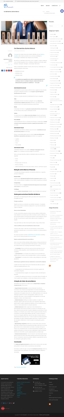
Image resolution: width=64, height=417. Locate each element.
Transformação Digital (54, 197)
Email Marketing (53, 78)
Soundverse (52, 173)
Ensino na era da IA (53, 386)
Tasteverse (52, 178)
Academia (52, 34)
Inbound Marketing (54, 109)
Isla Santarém (19, 387)
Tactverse (52, 176)
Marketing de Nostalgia (54, 126)
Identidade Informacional (55, 104)
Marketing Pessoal (54, 133)
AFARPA (18, 395)
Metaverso (52, 142)
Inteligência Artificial (54, 119)
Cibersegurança (53, 48)
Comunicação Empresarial (19, 50)
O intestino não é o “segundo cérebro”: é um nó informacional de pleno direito (56, 233)
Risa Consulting (20, 383)
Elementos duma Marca (21, 367)
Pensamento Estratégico (55, 153)
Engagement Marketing (55, 83)
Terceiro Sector (53, 195)
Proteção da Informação (55, 160)
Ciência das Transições (54, 50)
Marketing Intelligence (54, 131)
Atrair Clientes (53, 36)
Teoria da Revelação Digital (55, 185)
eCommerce (52, 73)
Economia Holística (54, 76)
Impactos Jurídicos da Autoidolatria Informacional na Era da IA (56, 239)
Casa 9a (18, 385)
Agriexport (19, 388)
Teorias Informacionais (54, 192)
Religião (51, 166)
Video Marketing (53, 203)
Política (51, 157)
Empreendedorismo (54, 80)
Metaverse (52, 140)
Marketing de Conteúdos (55, 124)
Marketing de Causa (54, 122)
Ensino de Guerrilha (54, 85)
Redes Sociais (53, 162)
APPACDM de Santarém (21, 393)
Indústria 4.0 (52, 111)
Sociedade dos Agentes (55, 171)
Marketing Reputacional (55, 135)
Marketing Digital (53, 128)
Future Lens (52, 92)
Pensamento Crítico (54, 151)
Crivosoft (25, 414)
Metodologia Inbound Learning (55, 397)
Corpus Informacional (54, 69)
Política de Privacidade (53, 399)
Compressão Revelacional (55, 62)
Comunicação (53, 64)
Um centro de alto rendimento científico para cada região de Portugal (56, 228)
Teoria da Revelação (54, 182)
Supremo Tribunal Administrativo (23, 382)
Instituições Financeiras (54, 117)
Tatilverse (52, 180)
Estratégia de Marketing (55, 87)
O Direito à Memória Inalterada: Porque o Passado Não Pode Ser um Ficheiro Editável (56, 252)
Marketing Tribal (53, 138)
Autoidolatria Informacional (55, 38)
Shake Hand (52, 169)
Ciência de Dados (53, 52)
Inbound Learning (53, 106)
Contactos (55, 5)
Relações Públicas (54, 164)
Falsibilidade (52, 89)
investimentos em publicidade (34, 234)
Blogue (48, 5)
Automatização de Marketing (56, 43)
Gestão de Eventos (54, 94)
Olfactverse (52, 144)
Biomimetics (52, 45)
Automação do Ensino (54, 41)
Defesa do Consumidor (55, 71)
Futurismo (51, 393)
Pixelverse (52, 155)
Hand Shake (52, 96)
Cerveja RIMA (19, 392)
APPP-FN (18, 390)
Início (42, 5)
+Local (18, 397)
